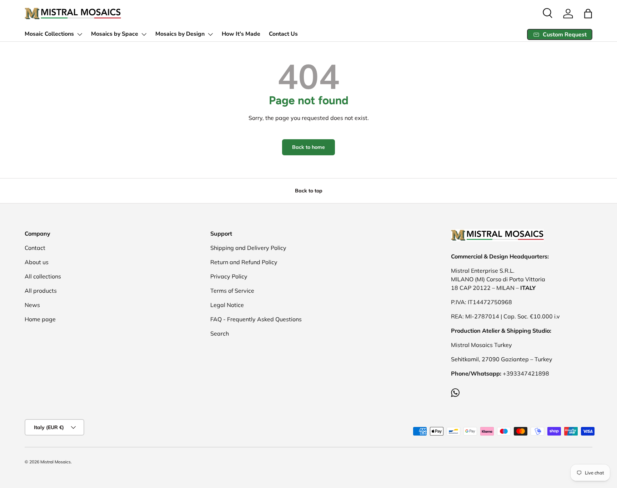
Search (219, 333)
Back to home (308, 147)
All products (41, 290)
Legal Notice (227, 304)
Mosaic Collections (49, 34)
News (32, 304)
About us (37, 262)
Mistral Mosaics (55, 461)
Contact (35, 247)
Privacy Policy (228, 276)
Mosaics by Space (114, 34)
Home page (40, 319)
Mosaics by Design (180, 34)
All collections (43, 276)
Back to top (308, 190)
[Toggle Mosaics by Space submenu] (144, 34)
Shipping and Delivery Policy (248, 247)
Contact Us (283, 34)
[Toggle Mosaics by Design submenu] (210, 34)
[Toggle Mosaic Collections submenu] (79, 34)
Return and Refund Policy (243, 262)
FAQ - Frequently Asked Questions (256, 319)
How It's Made (241, 34)
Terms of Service (232, 290)
